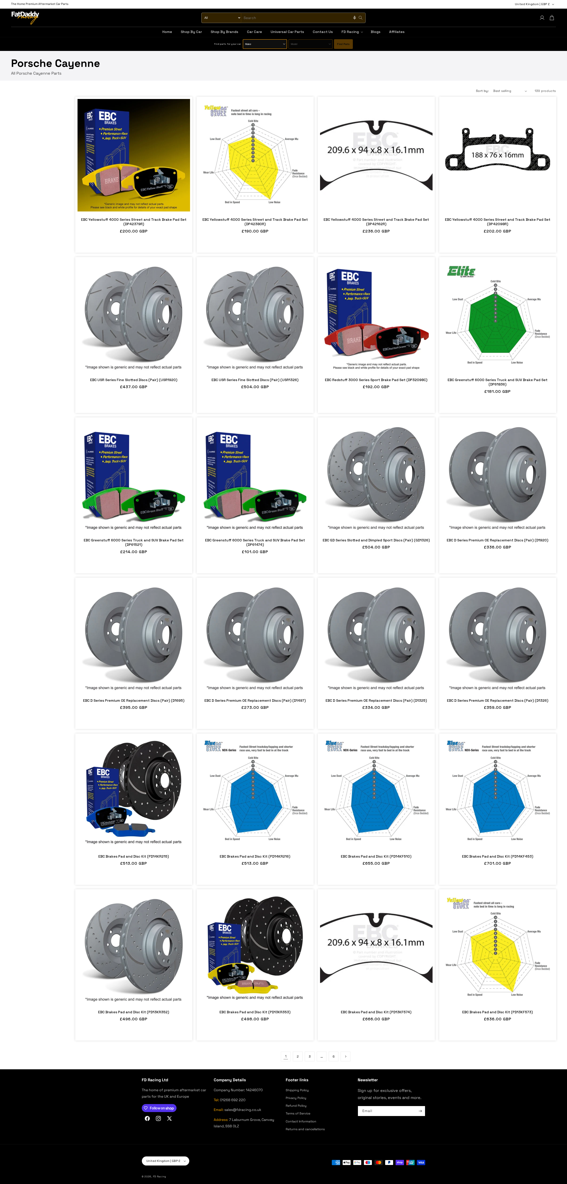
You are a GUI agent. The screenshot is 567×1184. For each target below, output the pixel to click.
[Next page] (345, 1056)
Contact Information (301, 1121)
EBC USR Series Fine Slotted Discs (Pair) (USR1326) (255, 380)
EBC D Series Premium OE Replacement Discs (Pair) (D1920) (497, 540)
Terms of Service (298, 1113)
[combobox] (283, 18)
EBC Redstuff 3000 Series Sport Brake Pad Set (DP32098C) (376, 380)
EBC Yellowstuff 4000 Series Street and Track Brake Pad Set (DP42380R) (255, 222)
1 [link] (286, 1056)
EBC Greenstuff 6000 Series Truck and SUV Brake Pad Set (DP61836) (498, 382)
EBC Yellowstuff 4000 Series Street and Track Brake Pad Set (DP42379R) (133, 222)
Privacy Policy (296, 1098)
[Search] (360, 18)
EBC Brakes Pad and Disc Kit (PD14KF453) (497, 856)
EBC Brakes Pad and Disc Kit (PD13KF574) (376, 1012)
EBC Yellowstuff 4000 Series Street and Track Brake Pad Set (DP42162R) (376, 222)
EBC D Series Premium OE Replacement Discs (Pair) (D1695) (133, 700)
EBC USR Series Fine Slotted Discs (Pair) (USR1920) (133, 380)
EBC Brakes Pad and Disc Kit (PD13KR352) (133, 1012)
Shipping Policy (297, 1090)
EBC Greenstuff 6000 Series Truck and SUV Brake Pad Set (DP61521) (134, 542)
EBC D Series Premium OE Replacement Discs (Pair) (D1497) (255, 700)
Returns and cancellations (305, 1129)
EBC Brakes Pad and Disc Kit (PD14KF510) (376, 856)
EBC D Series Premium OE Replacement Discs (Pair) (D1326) (497, 700)
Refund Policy (296, 1106)
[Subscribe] (420, 1111)
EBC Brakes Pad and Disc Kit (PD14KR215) (133, 856)
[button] (352, 32)
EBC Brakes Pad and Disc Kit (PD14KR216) (255, 856)
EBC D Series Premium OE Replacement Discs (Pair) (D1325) (376, 700)
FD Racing (159, 1176)
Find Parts (343, 44)
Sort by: (482, 91)
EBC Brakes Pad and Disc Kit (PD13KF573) (497, 1012)
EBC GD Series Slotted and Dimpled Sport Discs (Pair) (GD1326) (376, 540)
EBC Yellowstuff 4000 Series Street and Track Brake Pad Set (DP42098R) (497, 222)
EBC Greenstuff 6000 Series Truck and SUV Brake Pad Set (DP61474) (255, 542)
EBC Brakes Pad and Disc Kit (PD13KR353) (255, 1012)
